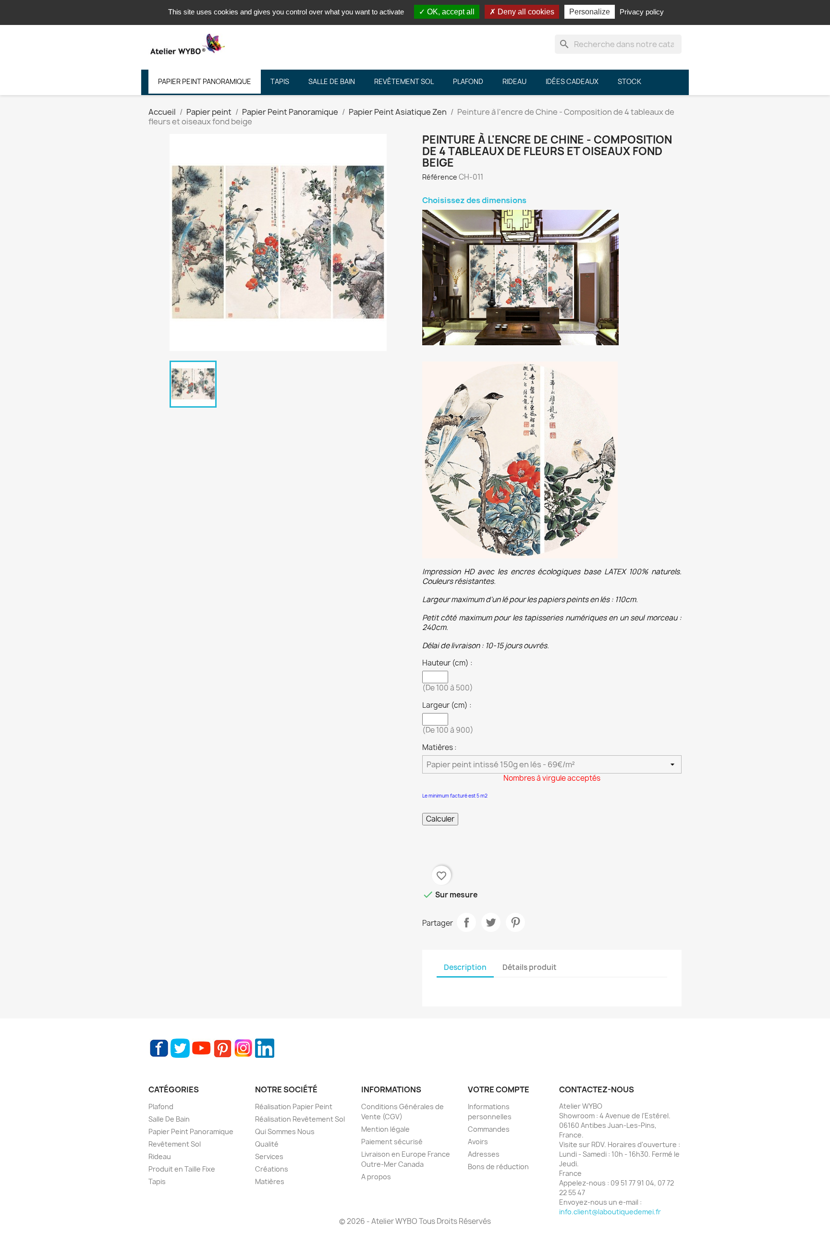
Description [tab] (465, 967)
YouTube (201, 1048)
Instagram (243, 1048)
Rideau (159, 1156)
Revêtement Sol (174, 1144)
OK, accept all (450, 12)
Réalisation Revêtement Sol (300, 1119)
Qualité (267, 1144)
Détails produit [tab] (529, 967)
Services (269, 1156)
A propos (376, 1176)
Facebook (159, 1048)
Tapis (157, 1181)
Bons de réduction (498, 1166)
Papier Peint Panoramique (190, 1131)
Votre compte (498, 1089)
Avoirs (478, 1141)
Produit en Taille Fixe (181, 1169)
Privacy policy (642, 12)
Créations (271, 1169)
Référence (439, 176)
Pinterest (515, 922)
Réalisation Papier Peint (293, 1106)
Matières (269, 1181)
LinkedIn (264, 1048)
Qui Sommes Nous (285, 1131)
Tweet (490, 922)
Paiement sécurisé (392, 1141)
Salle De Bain (169, 1119)
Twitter (180, 1048)
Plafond (160, 1106)
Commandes (489, 1129)
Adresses (484, 1154)
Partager (466, 922)
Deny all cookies (525, 12)
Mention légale (385, 1129)
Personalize (589, 12)
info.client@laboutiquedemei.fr (610, 1211)
